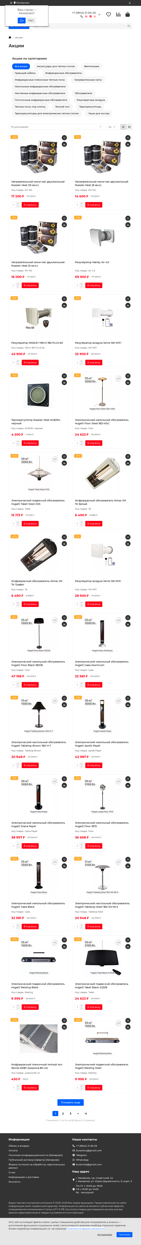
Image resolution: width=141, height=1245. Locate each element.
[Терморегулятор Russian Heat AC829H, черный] (38, 394)
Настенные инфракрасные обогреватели (40, 93)
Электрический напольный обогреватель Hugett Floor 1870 (102, 824)
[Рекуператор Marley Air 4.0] (102, 236)
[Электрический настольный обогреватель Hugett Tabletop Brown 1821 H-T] (38, 716)
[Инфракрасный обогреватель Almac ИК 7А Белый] (102, 474)
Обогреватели (83, 93)
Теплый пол (62, 106)
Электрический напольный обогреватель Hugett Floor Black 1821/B (38, 663)
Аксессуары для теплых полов (56, 66)
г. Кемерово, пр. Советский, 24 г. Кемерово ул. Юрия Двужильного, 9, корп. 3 (104, 1180)
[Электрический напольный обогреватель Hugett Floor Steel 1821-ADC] (102, 394)
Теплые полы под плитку (30, 106)
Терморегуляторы (90, 106)
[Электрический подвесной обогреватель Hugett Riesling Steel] (102, 1038)
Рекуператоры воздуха (91, 100)
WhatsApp (82, 1159)
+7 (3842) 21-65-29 (84, 12)
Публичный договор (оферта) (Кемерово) (34, 1159)
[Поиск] (128, 26)
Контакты (14, 1181)
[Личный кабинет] (129, 3)
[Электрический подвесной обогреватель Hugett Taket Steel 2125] (38, 474)
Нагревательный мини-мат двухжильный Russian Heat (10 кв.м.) (38, 183)
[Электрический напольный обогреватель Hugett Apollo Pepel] (102, 716)
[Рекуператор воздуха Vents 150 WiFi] (102, 555)
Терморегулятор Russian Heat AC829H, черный (35, 421)
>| (86, 1113)
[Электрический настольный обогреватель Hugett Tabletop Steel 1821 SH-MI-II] (102, 877)
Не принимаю (104, 1234)
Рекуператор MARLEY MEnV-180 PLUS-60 (37, 342)
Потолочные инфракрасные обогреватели (41, 100)
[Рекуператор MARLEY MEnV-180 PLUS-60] (38, 317)
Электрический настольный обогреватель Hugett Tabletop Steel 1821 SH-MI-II (102, 905)
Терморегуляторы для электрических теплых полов (47, 113)
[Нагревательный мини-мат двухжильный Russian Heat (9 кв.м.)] (38, 236)
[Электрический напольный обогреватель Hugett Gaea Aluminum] (102, 636)
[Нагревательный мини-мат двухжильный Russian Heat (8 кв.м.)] (102, 156)
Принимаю (124, 1234)
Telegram (81, 1155)
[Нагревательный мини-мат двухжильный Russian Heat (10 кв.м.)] (38, 156)
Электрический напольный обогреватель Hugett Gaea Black (38, 905)
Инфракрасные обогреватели (63, 73)
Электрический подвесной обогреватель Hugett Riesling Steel (101, 1066)
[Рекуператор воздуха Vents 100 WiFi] (102, 317)
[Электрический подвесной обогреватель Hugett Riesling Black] (38, 958)
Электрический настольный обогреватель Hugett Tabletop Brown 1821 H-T (38, 744)
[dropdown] (11, 3)
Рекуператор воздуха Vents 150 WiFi (98, 581)
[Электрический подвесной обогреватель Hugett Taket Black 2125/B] (102, 958)
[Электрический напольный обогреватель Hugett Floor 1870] (102, 797)
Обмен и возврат (19, 1145)
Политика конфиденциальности (85, 1228)
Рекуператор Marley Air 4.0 (92, 262)
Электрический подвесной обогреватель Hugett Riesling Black (38, 985)
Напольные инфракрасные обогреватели (40, 86)
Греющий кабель (25, 73)
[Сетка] (123, 127)
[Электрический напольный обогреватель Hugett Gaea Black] (38, 877)
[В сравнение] (64, 144)
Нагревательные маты (88, 79)
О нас (12, 1172)
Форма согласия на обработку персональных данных (37, 1166)
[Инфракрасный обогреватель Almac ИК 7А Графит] (38, 555)
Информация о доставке (24, 1177)
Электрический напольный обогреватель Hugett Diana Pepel (38, 824)
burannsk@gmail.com (89, 1164)
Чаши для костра (98, 113)
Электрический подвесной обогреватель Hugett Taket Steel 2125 (38, 502)
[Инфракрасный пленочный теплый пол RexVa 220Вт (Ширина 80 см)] (38, 1038)
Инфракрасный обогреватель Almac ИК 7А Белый (100, 502)
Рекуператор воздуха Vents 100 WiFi (98, 342)
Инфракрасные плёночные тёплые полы (40, 79)
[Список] (129, 127)
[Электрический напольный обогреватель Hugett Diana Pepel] (38, 797)
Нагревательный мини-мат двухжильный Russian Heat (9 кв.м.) (38, 264)
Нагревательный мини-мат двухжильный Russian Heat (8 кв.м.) (101, 183)
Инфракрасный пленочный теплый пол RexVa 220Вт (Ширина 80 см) (36, 1066)
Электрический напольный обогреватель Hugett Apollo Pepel (102, 744)
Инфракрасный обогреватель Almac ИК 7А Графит (37, 583)
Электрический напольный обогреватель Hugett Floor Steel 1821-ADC (102, 421)
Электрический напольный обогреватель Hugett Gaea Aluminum (102, 663)
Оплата (13, 1150)
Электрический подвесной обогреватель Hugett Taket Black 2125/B (101, 985)
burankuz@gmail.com (89, 1150)
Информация (19, 1139)
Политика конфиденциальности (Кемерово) (36, 1155)
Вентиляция (91, 66)
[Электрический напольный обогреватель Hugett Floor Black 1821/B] (38, 636)
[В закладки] (64, 137)
